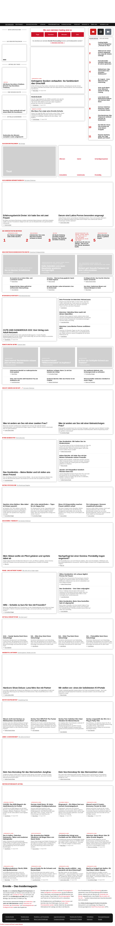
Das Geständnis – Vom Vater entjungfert (74, 588)
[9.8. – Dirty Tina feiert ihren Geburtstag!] (71, 627)
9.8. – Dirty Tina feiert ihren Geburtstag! (68, 637)
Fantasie (62, 262)
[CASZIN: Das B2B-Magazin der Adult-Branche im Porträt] (16, 794)
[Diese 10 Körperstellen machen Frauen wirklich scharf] (71, 495)
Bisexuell (77, 234)
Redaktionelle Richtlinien (76, 916)
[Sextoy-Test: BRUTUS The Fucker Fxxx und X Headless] (44, 710)
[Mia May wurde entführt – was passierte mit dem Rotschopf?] (71, 858)
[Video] (108, 32)
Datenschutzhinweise (11, 919)
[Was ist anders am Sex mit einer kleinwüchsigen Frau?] (85, 406)
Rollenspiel (81, 237)
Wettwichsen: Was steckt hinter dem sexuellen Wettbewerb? (104, 71)
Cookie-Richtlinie (25, 919)
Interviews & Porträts (9, 802)
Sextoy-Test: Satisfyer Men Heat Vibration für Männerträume (70, 720)
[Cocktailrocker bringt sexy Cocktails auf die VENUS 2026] (71, 825)
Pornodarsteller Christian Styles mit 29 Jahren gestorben (104, 62)
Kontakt (100, 919)
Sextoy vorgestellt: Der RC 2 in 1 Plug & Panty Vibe (98, 720)
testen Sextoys (66, 901)
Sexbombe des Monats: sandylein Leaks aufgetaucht (13, 136)
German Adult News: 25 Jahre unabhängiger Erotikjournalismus (43, 805)
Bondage (87, 234)
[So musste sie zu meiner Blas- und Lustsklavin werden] (6, 280)
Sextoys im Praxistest (36, 833)
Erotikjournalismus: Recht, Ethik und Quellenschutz (15, 869)
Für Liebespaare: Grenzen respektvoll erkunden (96, 505)
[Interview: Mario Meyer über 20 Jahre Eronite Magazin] (99, 825)
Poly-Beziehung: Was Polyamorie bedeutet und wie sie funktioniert (105, 118)
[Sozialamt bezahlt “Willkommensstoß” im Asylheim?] (57, 357)
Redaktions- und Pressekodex (41, 916)
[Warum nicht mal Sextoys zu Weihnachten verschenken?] (16, 710)
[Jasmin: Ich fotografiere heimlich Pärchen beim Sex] (101, 474)
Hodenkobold (36, 97)
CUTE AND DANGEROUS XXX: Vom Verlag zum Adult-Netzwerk (26, 331)
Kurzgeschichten (98, 264)
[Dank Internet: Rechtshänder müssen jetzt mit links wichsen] (20, 357)
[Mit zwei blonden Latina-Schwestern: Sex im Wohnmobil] (43, 288)
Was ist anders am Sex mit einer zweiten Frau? (25, 423)
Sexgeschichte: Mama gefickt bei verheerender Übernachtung (20, 287)
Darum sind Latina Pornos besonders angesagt (81, 215)
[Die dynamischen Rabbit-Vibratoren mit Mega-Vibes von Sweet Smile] (44, 825)
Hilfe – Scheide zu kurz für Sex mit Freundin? (24, 605)
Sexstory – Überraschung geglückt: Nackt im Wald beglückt (60, 278)
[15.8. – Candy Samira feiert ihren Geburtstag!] (16, 627)
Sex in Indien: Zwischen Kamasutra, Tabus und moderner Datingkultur (15, 837)
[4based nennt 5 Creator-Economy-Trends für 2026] (99, 794)
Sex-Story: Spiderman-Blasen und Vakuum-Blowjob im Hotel (95, 287)
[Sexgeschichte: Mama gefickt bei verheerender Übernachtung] (6, 288)
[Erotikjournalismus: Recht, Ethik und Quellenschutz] (16, 858)
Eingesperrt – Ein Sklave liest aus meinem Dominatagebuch (71, 805)
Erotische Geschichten (80, 233)
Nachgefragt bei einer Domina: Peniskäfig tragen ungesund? (81, 557)
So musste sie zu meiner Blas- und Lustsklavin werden (21, 278)
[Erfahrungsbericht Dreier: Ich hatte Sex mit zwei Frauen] (30, 198)
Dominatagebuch (67, 890)
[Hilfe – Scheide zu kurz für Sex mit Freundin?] (29, 588)
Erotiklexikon (29, 901)
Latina (76, 237)
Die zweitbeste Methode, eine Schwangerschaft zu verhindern (94, 371)
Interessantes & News (37, 78)
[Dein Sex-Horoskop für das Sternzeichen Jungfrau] (30, 755)
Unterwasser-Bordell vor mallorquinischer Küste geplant (23, 371)
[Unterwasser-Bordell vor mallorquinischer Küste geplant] (6, 372)
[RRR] (14, 51)
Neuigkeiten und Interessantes (52, 892)
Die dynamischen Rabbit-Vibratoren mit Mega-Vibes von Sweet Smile (42, 837)
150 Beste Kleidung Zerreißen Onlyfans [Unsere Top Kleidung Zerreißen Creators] (59, 237)
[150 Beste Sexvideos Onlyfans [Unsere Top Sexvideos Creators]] (14, 74)
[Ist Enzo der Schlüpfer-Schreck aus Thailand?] (94, 357)
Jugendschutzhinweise (59, 916)
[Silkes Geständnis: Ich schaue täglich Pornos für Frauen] (101, 578)
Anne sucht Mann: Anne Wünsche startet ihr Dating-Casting (104, 90)
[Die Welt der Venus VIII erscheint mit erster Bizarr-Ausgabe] (94, 127)
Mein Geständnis (34, 233)
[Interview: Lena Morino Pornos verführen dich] (101, 330)
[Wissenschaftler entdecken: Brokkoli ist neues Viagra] (80, 381)
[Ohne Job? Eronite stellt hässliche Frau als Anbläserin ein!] (6, 381)
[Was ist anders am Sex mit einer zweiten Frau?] (30, 406)
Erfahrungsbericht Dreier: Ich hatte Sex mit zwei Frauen (26, 216)
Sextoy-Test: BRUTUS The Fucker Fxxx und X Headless (43, 720)
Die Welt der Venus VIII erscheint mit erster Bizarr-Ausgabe (104, 127)
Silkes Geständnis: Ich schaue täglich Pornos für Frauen (73, 575)
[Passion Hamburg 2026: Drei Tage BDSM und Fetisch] (94, 136)
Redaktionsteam (25, 916)
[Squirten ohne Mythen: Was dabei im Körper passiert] (16, 495)
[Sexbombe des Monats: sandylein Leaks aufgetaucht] (14, 127)
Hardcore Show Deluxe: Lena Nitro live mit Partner (27, 688)
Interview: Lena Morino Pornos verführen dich (74, 327)
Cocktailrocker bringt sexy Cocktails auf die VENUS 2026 (69, 836)
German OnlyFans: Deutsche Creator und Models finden (104, 108)
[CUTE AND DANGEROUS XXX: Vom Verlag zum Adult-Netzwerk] (29, 313)
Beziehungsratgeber (102, 233)
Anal (87, 233)
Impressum (89, 919)
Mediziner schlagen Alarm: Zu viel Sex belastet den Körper (59, 371)
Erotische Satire (9, 358)
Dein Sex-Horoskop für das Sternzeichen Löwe (80, 772)
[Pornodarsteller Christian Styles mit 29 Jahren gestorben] (94, 62)
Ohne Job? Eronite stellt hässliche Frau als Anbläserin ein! (24, 379)
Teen (76, 240)
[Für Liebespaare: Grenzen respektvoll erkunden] (99, 495)
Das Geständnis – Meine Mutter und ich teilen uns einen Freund (26, 473)
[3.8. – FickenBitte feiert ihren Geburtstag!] (99, 627)
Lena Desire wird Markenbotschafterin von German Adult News (104, 99)
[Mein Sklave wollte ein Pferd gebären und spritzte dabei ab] (30, 539)
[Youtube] (93, 32)
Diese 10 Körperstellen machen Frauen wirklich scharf (70, 505)
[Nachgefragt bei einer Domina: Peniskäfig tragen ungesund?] (85, 539)
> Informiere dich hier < (57, 42)
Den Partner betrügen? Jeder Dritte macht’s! (14, 235)
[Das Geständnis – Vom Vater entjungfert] (101, 592)
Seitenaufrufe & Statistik (76, 919)
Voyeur (79, 240)
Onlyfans (6, 82)
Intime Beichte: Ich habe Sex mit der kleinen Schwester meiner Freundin (73, 456)
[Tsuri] (29, 161)
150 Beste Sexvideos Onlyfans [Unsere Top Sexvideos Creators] (13, 85)
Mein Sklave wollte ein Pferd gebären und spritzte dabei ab (26, 557)
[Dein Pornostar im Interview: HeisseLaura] (101, 303)
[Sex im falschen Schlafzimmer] (20, 265)
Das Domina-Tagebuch (64, 802)
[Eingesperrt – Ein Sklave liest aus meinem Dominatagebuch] (71, 794)
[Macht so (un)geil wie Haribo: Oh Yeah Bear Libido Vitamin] (99, 858)
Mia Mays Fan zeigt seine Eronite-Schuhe (47, 111)
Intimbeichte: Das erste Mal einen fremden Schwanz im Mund (37, 236)
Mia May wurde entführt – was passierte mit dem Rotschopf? (69, 869)
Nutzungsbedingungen (103, 916)
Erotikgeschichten (8, 907)
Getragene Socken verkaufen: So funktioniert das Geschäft (55, 82)
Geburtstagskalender (28, 905)
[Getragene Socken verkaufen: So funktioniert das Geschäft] (57, 62)
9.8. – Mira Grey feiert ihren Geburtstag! (41, 637)
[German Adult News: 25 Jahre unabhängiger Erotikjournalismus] (44, 794)
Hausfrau (67, 262)
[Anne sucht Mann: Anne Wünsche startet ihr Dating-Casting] (94, 90)
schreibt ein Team (18, 894)
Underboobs (81, 175)
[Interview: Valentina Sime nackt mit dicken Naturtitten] (101, 316)
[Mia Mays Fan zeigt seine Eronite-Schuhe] (74, 114)
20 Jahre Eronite (10, 916)
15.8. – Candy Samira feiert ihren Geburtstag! (15, 637)
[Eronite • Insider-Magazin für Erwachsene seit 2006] (57, 11)
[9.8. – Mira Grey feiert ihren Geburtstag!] (44, 627)
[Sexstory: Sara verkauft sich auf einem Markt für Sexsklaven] (14, 102)
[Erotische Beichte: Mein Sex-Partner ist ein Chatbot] (43, 381)
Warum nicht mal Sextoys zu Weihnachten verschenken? (14, 720)
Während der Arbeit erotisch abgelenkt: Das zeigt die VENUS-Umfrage (105, 53)
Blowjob (82, 234)
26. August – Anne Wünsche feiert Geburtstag (104, 80)
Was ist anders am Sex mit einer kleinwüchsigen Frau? (81, 424)
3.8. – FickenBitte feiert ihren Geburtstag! (97, 637)
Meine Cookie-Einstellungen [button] (41, 919)
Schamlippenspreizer (101, 159)
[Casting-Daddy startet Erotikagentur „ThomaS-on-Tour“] (94, 44)
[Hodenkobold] (74, 101)
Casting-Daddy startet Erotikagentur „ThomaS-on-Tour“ (104, 44)
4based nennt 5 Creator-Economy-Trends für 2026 (96, 805)
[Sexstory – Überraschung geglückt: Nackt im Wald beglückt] (43, 280)
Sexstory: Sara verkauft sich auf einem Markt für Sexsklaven (14, 111)
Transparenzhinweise (59, 919)
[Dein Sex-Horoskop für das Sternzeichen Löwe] (85, 755)
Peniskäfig (98, 175)
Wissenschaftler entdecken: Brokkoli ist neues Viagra (97, 379)
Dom (100, 263)
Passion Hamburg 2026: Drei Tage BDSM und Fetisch (104, 136)
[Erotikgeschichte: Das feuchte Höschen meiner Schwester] (80, 280)
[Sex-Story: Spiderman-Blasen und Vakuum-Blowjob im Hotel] (80, 288)
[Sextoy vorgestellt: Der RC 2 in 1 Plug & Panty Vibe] (99, 710)
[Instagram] (101, 32)
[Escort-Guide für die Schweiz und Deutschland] (44, 858)
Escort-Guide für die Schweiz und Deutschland (43, 869)
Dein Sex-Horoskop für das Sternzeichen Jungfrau (27, 772)
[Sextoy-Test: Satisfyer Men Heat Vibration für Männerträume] (71, 710)
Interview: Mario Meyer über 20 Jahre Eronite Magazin (97, 836)
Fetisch (91, 264)
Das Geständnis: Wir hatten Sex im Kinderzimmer (72, 442)
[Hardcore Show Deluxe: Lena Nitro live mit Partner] (30, 670)
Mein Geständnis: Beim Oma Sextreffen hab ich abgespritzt (74, 602)
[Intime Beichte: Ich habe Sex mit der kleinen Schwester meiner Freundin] (101, 460)
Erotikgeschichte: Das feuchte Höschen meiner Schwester (97, 278)
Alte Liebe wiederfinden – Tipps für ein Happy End (43, 505)
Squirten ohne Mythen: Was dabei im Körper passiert (16, 505)
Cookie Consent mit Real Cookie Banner (11, 924)
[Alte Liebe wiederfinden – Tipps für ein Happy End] (44, 495)
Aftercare (62, 159)
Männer (54, 890)
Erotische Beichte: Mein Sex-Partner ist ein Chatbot (61, 379)
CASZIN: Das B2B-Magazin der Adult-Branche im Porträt (14, 805)
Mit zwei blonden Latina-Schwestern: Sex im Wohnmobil (60, 287)
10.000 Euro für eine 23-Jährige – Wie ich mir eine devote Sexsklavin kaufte (82, 244)
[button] (113, 24)
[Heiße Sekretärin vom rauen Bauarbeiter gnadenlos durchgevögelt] (57, 265)
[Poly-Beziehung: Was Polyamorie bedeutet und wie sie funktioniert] (94, 117)
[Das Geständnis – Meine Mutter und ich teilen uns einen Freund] (29, 455)
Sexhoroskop (15, 905)
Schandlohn (63, 175)
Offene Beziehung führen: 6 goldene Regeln (103, 236)
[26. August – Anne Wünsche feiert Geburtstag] (94, 81)
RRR (4, 60)
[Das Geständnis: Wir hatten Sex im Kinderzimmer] (101, 446)
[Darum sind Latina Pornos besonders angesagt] (85, 198)
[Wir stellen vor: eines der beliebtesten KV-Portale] (85, 670)
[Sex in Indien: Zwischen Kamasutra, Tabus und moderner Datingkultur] (16, 825)
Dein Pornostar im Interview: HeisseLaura (75, 299)
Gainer (79, 159)
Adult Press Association (98, 907)
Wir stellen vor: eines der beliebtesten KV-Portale (81, 688)
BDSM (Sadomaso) (85, 263)
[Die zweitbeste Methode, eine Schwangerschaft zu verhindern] (80, 372)
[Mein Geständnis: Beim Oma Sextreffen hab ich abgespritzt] (101, 605)
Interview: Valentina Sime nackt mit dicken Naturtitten (72, 313)
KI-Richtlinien (90, 916)
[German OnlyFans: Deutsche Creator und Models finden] (94, 108)
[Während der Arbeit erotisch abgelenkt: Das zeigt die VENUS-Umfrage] (94, 53)
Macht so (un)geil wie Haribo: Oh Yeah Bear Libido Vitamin (98, 869)
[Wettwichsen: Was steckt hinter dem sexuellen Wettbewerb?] (94, 71)
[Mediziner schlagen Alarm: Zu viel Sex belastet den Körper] (43, 372)
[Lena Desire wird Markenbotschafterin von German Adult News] (94, 99)
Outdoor (108, 264)
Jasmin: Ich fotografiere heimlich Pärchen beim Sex (71, 470)
